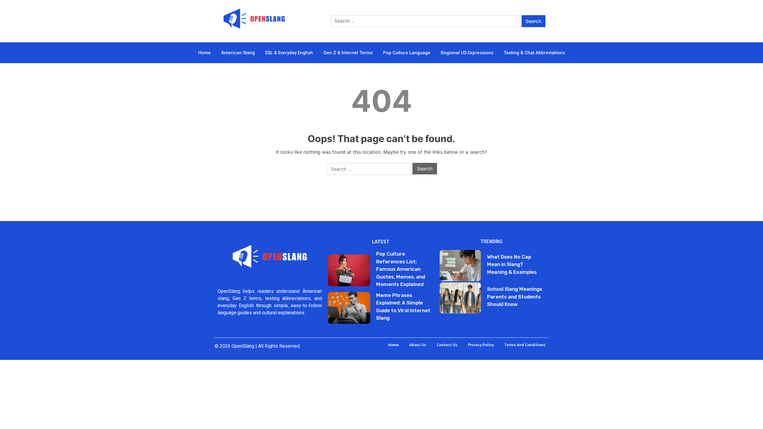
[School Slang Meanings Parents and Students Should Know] (460, 297)
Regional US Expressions (467, 52)
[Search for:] (425, 21)
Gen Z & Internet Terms (348, 52)
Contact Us (447, 344)
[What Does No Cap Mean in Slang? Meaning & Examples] (460, 265)
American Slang (238, 52)
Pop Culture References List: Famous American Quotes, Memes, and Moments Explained (400, 269)
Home (204, 52)
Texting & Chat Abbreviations (534, 52)
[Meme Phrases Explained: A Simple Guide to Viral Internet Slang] (349, 308)
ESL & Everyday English (289, 52)
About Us (417, 344)
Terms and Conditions (524, 344)
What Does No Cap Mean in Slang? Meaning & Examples (512, 264)
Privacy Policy (481, 344)
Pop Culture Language (406, 52)
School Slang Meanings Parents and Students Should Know (514, 296)
